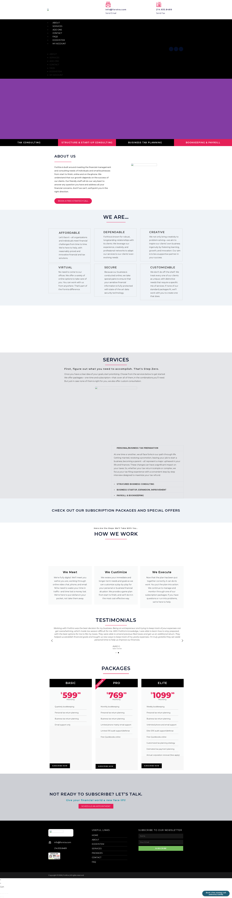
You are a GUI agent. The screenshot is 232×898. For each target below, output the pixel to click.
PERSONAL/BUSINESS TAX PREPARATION (137, 448)
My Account (59, 43)
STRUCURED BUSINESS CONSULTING (135, 484)
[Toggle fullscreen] (3, 893)
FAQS (52, 68)
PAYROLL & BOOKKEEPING (130, 495)
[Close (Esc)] (7, 893)
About (53, 54)
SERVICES (54, 57)
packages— (78, 378)
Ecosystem (56, 71)
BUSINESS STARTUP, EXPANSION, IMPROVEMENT (141, 490)
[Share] (5, 893)
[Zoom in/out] (1, 893)
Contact (54, 64)
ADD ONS (54, 61)
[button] (107, 49)
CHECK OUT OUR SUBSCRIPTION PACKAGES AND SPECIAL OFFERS (116, 510)
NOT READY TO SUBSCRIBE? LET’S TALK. (96, 794)
